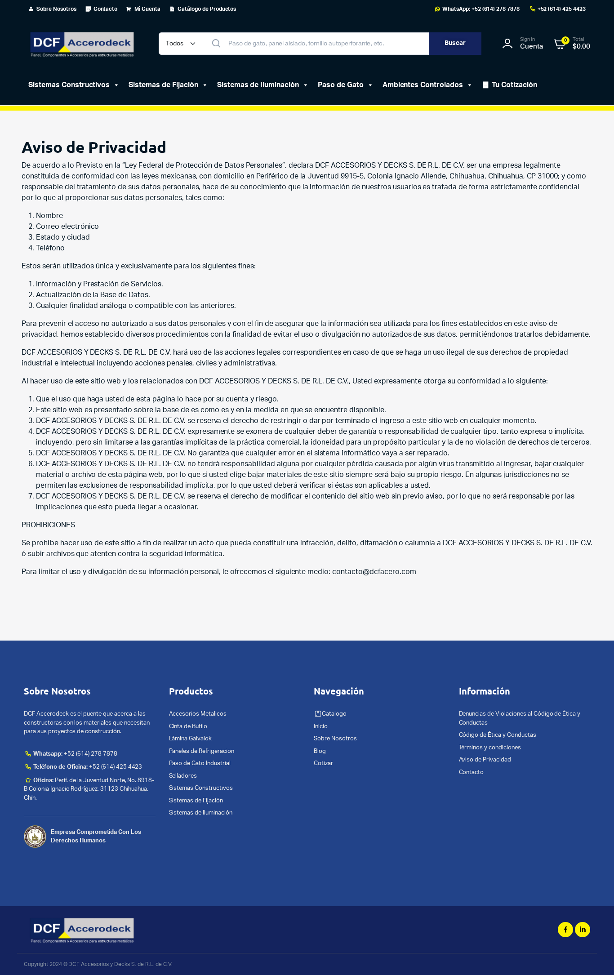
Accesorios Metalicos (198, 714)
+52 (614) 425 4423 (562, 9)
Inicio (321, 727)
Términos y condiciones (490, 748)
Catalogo (334, 714)
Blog (320, 751)
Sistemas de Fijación (163, 85)
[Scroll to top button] (594, 955)
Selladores (183, 776)
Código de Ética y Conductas (497, 735)
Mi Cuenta (147, 9)
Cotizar (323, 763)
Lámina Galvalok (190, 739)
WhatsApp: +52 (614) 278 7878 (481, 9)
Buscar (455, 43)
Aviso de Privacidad (485, 760)
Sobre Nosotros (56, 9)
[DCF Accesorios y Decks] (82, 43)
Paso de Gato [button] (341, 85)
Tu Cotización (514, 85)
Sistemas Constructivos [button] (69, 85)
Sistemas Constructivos (201, 788)
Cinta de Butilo (188, 727)
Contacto (105, 9)
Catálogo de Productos (207, 9)
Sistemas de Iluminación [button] (258, 85)
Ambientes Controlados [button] (423, 85)
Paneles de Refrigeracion (201, 751)
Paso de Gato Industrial (200, 763)
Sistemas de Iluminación (200, 813)
